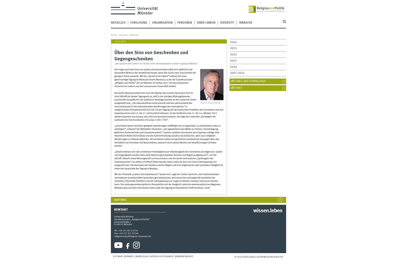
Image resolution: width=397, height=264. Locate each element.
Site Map (117, 256)
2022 (233, 54)
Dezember (134, 35)
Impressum (141, 256)
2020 (233, 67)
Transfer (245, 22)
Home (113, 35)
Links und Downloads (250, 81)
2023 (233, 48)
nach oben (120, 200)
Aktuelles (118, 22)
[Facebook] (128, 246)
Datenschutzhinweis (161, 256)
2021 (233, 60)
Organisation (162, 22)
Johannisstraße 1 (122, 222)
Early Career (206, 22)
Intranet (129, 256)
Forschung (138, 22)
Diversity (227, 22)
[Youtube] (118, 246)
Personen (184, 22)
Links (238, 88)
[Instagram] (136, 246)
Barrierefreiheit (184, 256)
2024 (233, 42)
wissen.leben (267, 211)
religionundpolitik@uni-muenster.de (132, 236)
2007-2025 (237, 73)
